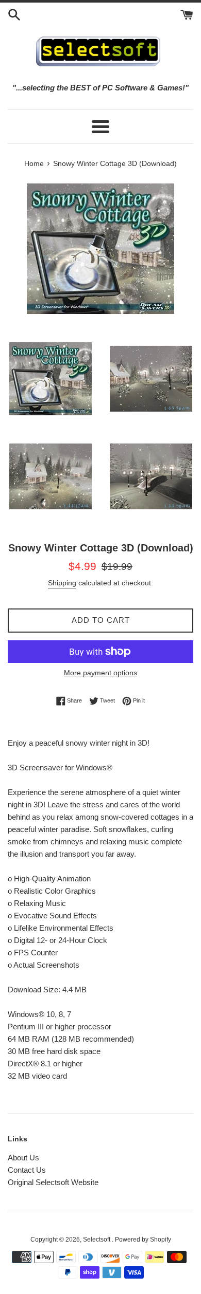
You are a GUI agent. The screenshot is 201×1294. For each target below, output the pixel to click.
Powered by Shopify (143, 1239)
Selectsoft (97, 1239)
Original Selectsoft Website (53, 1182)
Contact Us (27, 1170)
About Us (23, 1157)
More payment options (100, 673)
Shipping (62, 583)
